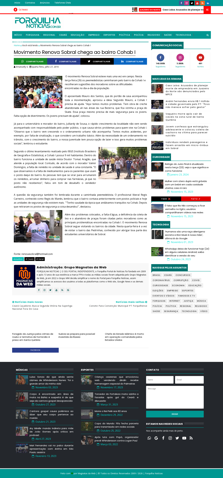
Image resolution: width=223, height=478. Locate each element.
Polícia (139, 34)
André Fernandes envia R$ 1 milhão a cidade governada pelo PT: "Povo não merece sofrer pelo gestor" (188, 104)
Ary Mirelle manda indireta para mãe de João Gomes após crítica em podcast (51, 432)
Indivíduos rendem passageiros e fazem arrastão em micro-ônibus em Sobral (187, 145)
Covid (196, 280)
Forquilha (32, 34)
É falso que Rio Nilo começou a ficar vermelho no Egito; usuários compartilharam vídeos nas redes (185, 209)
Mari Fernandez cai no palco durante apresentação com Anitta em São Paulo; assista (51, 449)
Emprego (94, 34)
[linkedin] (208, 3)
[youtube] (197, 3)
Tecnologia (183, 34)
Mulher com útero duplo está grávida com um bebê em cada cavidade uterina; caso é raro (186, 185)
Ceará (63, 34)
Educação (77, 34)
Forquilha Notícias (154, 473)
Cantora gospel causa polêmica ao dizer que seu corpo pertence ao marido (51, 415)
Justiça (188, 300)
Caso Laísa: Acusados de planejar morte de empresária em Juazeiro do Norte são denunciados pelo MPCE (187, 90)
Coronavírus (161, 280)
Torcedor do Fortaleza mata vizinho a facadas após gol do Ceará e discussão (117, 397)
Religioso (154, 34)
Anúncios (45, 2)
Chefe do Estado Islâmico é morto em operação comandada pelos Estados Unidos (124, 337)
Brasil (156, 275)
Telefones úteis (62, 2)
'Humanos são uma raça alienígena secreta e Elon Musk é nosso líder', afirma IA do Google (185, 235)
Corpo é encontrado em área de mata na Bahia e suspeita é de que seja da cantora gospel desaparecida (51, 397)
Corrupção (181, 280)
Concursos (183, 275)
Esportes (109, 34)
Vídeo (204, 311)
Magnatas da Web (87, 473)
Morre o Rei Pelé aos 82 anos (111, 411)
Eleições (158, 290)
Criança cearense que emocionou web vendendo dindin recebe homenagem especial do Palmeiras (117, 380)
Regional (49, 34)
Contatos (30, 2)
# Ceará (29, 259)
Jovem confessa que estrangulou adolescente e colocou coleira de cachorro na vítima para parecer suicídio (187, 131)
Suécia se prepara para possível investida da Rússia (77, 335)
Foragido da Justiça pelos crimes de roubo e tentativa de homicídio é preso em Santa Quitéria (32, 337)
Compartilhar (35, 61)
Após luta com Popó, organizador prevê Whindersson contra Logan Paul (117, 438)
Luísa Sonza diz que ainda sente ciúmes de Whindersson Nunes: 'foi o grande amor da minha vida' (51, 380)
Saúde (168, 34)
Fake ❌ (166, 198)
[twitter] (192, 3)
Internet (174, 300)
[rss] (202, 3)
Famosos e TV (186, 295)
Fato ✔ (196, 198)
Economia (178, 285)
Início (17, 2)
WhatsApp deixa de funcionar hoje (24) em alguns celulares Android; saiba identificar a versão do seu (187, 252)
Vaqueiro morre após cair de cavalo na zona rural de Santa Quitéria (185, 116)
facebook (35, 350)
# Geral (40, 259)
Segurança (171, 311)
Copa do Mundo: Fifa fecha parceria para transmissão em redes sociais (117, 425)
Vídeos (18, 42)
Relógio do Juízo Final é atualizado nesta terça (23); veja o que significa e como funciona (187, 167)
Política (124, 34)
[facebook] (181, 3)
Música (201, 300)
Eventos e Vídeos (163, 295)
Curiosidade (160, 285)
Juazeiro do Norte (138, 9)
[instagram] (186, 3)
